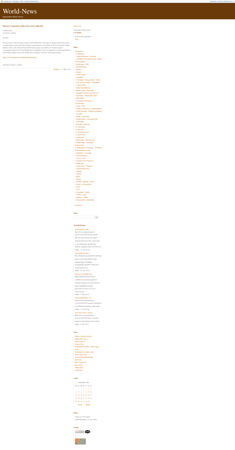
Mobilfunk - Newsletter (84, 153)
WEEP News (79, 367)
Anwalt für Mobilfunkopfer (84, 357)
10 (91, 392)
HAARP (79, 114)
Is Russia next (80, 134)
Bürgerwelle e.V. (80, 341)
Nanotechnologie (81, 155)
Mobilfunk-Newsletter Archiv (84, 352)
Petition (78, 174)
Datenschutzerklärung (83, 88)
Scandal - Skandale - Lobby (85, 181)
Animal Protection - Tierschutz (86, 56)
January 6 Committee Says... (84, 274)
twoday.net (7, 1)
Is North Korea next (82, 132)
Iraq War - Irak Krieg (83, 124)
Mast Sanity (79, 365)
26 (79, 401)
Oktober (88, 404)
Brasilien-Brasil (81, 67)
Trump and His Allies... (82, 229)
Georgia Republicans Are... (83, 298)
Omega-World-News (83, 168)
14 (83, 395)
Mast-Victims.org (80, 362)
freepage (15, 1)
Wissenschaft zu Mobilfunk (85, 200)
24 (91, 398)
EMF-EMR (80, 98)
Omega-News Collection (84, 166)
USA (21, 1)
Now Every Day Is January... (84, 313)
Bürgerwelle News (81, 339)
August (80, 404)
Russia (78, 179)
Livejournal (80, 137)
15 (86, 395)
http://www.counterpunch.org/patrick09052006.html (19, 57)
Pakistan (79, 171)
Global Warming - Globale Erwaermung (89, 111)
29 (86, 401)
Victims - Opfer (81, 195)
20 (81, 398)
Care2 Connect (81, 75)
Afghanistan (80, 54)
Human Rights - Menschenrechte (87, 119)
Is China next (80, 127)
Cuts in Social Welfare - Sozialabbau (88, 82)
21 (83, 398)
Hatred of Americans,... (32, 1)
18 (76, 398)
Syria (78, 187)
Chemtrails (79, 77)
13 (81, 395)
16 (88, 395)
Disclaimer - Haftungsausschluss (87, 95)
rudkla (57, 69)
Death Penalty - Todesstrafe (85, 90)
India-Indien (80, 121)
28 (83, 401)
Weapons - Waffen (82, 197)
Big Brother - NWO (82, 64)
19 (79, 398)
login (76, 39)
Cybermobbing (81, 85)
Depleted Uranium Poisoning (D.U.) (88, 93)
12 (79, 395)
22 (86, 398)
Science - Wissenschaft (83, 184)
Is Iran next (80, 129)
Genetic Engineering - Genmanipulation (89, 108)
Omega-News (79, 344)
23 (88, 398)
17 (91, 395)
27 (81, 401)
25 (76, 401)
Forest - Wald (80, 106)
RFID (78, 176)
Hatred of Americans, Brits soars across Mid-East (23, 25)
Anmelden (213, 1)
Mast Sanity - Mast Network (85, 140)
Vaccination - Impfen (83, 192)
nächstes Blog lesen (224, 1)
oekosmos (78, 360)
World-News (20, 10)
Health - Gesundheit (82, 116)
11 (76, 395)
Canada (78, 72)
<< (233, 1)
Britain (78, 69)
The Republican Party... (82, 253)
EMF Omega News (81, 354)
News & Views (81, 158)
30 (88, 401)
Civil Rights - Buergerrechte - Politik (88, 80)
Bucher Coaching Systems (83, 336)
